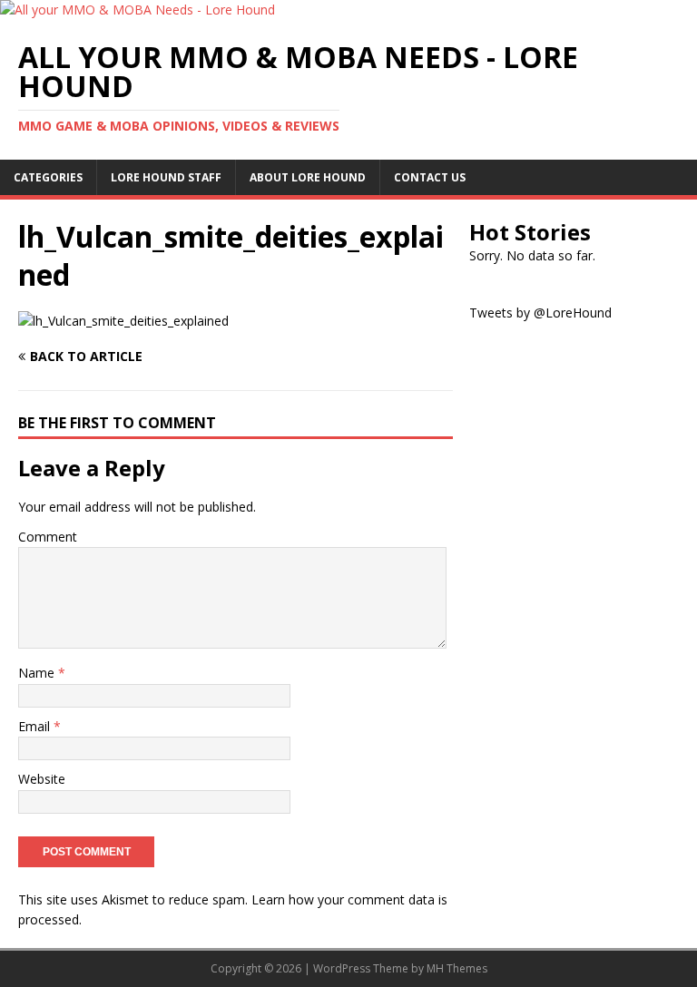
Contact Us (430, 177)
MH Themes (457, 968)
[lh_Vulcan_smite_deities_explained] (123, 320)
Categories (48, 177)
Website (41, 778)
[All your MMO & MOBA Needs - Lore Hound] (137, 9)
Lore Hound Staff (166, 177)
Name (38, 672)
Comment (47, 536)
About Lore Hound (308, 177)
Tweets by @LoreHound (540, 312)
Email (36, 726)
